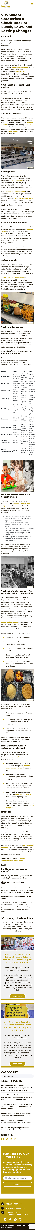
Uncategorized (8, 1076)
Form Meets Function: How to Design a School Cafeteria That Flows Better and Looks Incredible (16, 1106)
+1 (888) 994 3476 (14, 1204)
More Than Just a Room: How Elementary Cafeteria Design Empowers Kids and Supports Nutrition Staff (16, 1097)
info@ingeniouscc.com (15, 1208)
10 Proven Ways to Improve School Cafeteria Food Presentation (15, 1129)
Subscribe (17, 1184)
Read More (17, 996)
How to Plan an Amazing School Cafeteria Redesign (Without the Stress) (16, 1122)
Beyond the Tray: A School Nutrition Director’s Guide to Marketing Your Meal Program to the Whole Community (16, 1088)
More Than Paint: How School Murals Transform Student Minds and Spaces (16, 1114)
